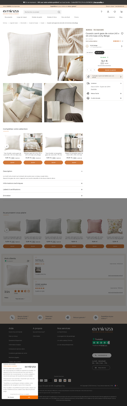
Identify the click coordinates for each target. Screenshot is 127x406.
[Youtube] (65, 380)
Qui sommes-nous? (39, 332)
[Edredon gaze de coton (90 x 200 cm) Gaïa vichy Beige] (33, 142)
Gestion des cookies (15, 362)
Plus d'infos (94, 89)
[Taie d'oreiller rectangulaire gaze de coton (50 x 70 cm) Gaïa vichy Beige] (53, 142)
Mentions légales (14, 357)
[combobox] (20, 298)
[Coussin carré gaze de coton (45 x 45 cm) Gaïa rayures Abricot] (94, 226)
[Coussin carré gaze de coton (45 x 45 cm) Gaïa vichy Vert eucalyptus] (53, 226)
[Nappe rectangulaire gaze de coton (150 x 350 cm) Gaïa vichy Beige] (74, 142)
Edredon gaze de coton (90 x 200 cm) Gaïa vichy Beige (33, 154)
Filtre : (6, 298)
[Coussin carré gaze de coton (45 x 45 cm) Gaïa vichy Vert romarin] (33, 226)
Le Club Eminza (62, 332)
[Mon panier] (121, 12)
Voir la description (91, 41)
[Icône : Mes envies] (122, 33)
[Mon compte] (108, 12)
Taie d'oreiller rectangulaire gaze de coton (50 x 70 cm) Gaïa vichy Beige (53, 155)
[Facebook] (60, 380)
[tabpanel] (49, 17)
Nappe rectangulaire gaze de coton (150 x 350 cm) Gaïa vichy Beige (74, 155)
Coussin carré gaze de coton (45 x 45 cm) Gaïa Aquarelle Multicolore (115, 238)
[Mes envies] (115, 12)
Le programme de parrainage (66, 336)
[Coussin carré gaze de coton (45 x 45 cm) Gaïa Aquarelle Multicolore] (115, 226)
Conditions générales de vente (18, 353)
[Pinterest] (55, 380)
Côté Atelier (36, 336)
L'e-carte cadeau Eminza (64, 340)
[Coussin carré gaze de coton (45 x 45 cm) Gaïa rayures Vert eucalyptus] (74, 226)
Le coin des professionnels (65, 344)
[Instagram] (69, 380)
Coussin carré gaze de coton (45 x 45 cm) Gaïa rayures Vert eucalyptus (74, 238)
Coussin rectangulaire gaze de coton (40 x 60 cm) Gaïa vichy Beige (12, 238)
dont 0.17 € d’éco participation (104, 65)
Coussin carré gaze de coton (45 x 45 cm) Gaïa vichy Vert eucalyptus (53, 238)
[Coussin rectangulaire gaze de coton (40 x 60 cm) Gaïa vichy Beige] (12, 226)
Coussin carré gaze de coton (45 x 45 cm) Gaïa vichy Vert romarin (33, 238)
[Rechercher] (59, 12)
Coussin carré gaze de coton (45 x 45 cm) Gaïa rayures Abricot (94, 238)
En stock (104, 57)
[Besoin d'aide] (101, 12)
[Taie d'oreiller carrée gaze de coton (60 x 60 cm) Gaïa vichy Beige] (12, 142)
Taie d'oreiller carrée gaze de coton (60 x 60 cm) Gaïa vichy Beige (12, 155)
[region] (63, 23)
